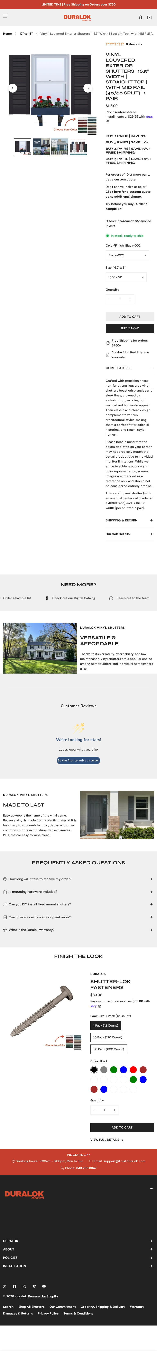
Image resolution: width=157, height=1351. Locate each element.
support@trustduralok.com (124, 1161)
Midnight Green (113, 1070)
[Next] (87, 88)
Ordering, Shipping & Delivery (103, 1307)
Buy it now (130, 328)
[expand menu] (5, 15)
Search (8, 1307)
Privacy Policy (48, 1313)
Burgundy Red (133, 1070)
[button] (149, 17)
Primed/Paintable (133, 1089)
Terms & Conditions (78, 1313)
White (94, 1079)
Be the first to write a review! (78, 760)
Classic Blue (123, 1070)
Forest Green (133, 1079)
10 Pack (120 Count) (107, 1038)
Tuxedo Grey (104, 1070)
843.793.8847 (86, 1168)
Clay (104, 1079)
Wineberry (123, 1089)
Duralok (98, 974)
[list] (50, 88)
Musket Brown (94, 1089)
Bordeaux (113, 1079)
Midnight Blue (143, 1079)
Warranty (137, 1307)
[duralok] (77, 17)
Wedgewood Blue (104, 1089)
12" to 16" (26, 34)
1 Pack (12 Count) (105, 1026)
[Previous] (12, 88)
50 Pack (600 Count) (108, 1049)
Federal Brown (143, 1070)
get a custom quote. (121, 179)
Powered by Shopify (43, 1296)
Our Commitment (62, 1307)
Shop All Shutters (31, 1307)
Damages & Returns (18, 1313)
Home (7, 34)
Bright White (123, 1079)
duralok (21, 1296)
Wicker (113, 1089)
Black (94, 1070)
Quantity (112, 290)
